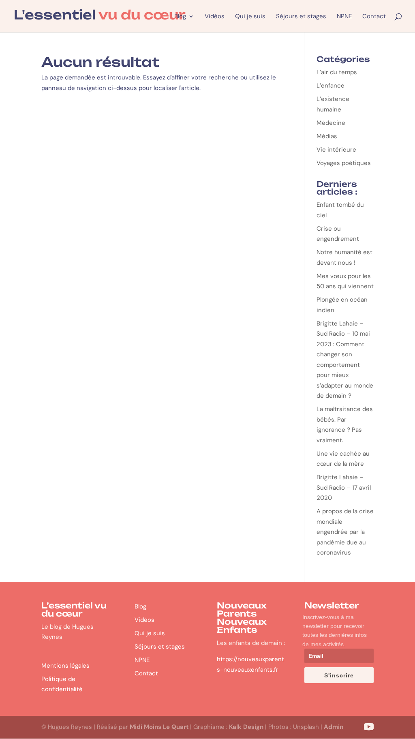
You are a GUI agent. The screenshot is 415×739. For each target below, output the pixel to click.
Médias (327, 136)
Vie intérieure (336, 150)
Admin (333, 727)
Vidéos (215, 16)
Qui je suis (250, 16)
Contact (374, 16)
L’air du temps (337, 72)
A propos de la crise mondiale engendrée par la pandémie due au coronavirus (345, 532)
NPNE (344, 16)
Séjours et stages (301, 16)
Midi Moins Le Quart (159, 727)
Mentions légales (65, 666)
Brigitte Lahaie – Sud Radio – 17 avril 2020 (344, 487)
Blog (180, 16)
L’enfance (330, 85)
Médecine (331, 123)
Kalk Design (246, 727)
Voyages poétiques (344, 163)
